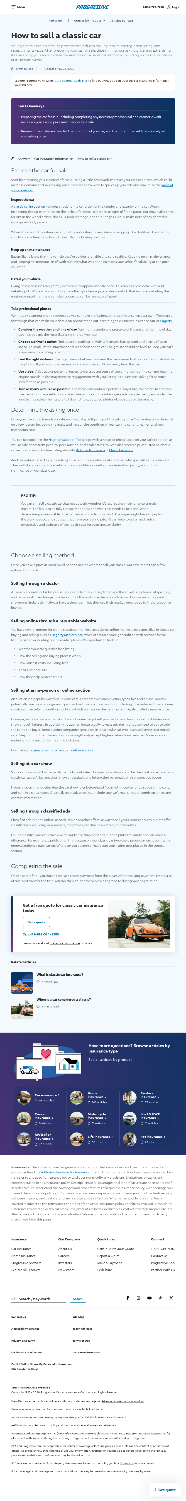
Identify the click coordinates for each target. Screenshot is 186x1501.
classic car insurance (65, 943)
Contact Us (159, 1256)
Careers (63, 1256)
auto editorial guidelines (71, 80)
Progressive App (163, 1263)
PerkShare (104, 1270)
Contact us (127, 1463)
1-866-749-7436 (154, 9)
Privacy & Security (23, 1340)
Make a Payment (109, 1263)
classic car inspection (29, 206)
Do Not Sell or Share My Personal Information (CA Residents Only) (41, 1366)
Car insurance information (53, 159)
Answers (56, 20)
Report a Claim (108, 1256)
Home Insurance (23, 1256)
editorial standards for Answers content (70, 1172)
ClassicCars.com (121, 450)
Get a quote (36, 922)
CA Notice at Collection (26, 1352)
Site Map (78, 1317)
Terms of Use (81, 1340)
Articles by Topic (122, 20)
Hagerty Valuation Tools (66, 439)
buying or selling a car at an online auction (61, 750)
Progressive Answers (26, 1263)
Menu (21, 7)
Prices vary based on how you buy (123, 1401)
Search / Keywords (34, 1299)
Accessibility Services (25, 1328)
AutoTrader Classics (90, 450)
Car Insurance (21, 1249)
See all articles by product (110, 1059)
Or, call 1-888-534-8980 (41, 934)
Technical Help (82, 1328)
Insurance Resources (86, 1352)
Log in (176, 7)
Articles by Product (88, 20)
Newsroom (66, 1270)
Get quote (167, 1489)
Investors (65, 1263)
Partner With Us (163, 1270)
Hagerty (166, 321)
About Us (65, 1249)
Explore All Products (25, 1270)
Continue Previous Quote (115, 1249)
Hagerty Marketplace (67, 635)
